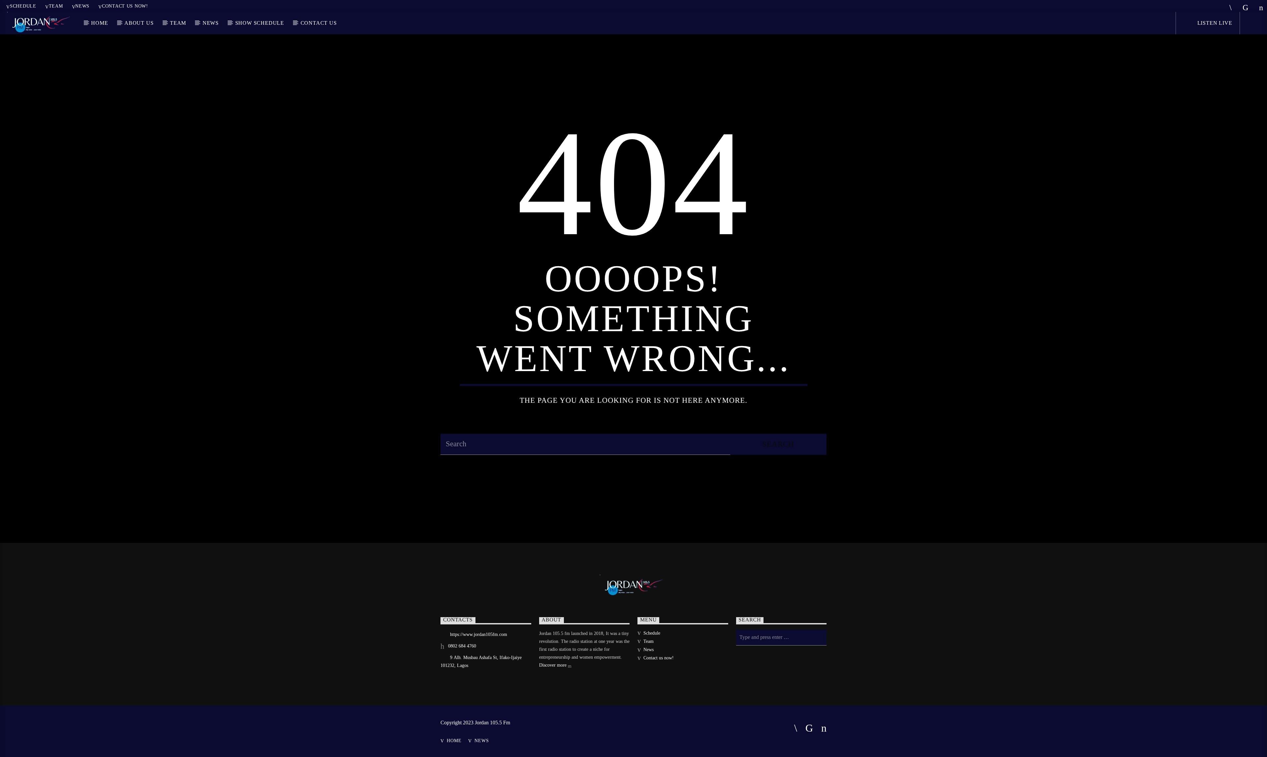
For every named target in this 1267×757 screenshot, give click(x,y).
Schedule (23, 6)
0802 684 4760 (462, 646)
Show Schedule (259, 23)
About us (138, 23)
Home (99, 23)
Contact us (319, 23)
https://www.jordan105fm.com (478, 634)
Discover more (553, 665)
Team (56, 6)
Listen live (1214, 23)
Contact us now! (125, 6)
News (82, 6)
